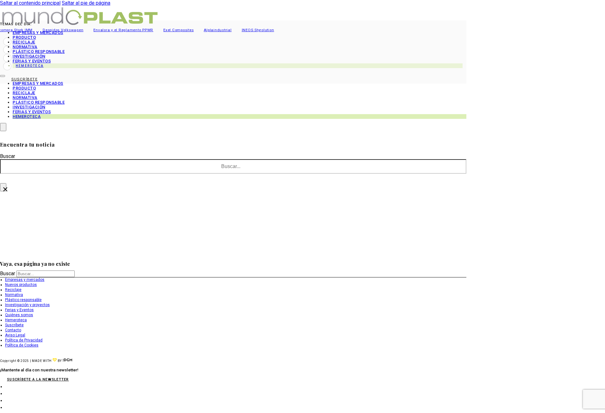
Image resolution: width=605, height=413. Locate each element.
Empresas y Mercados (38, 32)
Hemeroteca (29, 65)
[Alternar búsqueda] (3, 127)
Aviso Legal (15, 335)
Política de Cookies (21, 345)
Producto (24, 37)
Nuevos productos (21, 284)
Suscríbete (14, 325)
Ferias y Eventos (19, 310)
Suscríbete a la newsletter (38, 379)
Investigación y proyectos (27, 305)
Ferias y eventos (32, 61)
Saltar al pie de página (86, 3)
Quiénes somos (19, 315)
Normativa (25, 46)
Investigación (29, 56)
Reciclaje (24, 42)
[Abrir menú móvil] (2, 76)
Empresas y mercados (24, 279)
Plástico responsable (39, 51)
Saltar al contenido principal (30, 3)
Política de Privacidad (24, 340)
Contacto (13, 330)
